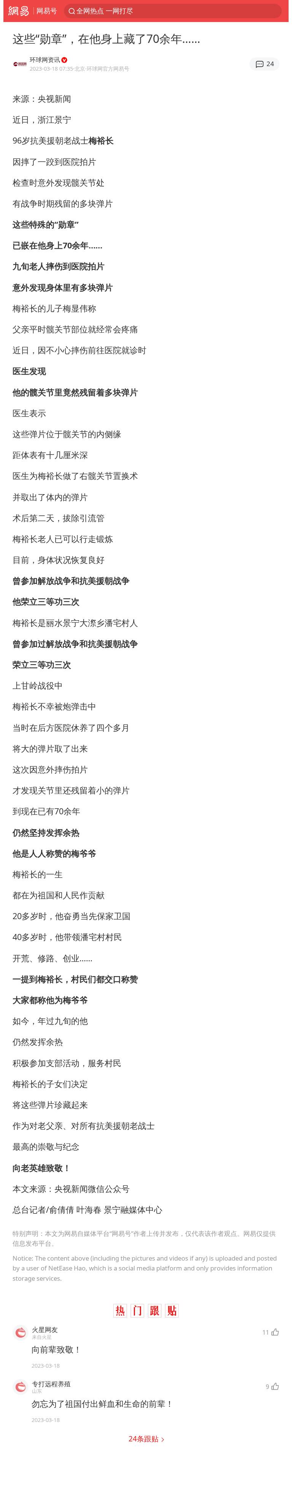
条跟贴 (144, 1438)
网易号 (46, 10)
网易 (18, 11)
